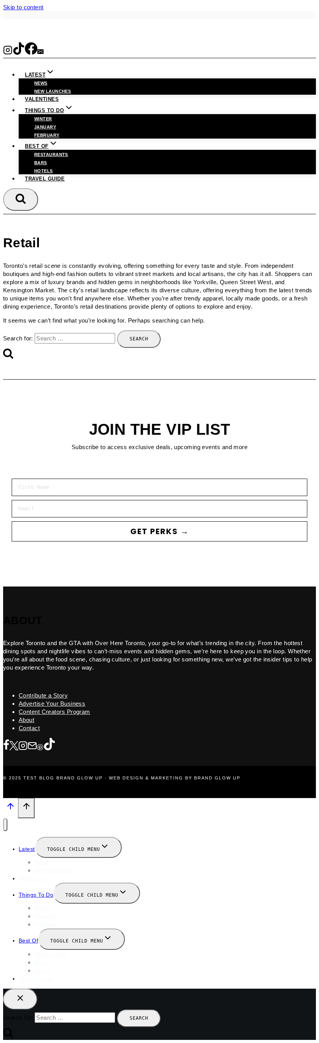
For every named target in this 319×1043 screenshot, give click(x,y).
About (26, 720)
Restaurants (51, 154)
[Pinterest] (40, 746)
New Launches (53, 870)
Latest (27, 849)
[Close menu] (5, 824)
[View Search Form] (20, 199)
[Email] (40, 52)
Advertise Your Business (52, 703)
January (45, 127)
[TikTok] (18, 52)
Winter (43, 118)
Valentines (42, 99)
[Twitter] (13, 746)
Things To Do (36, 895)
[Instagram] (7, 52)
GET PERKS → (159, 531)
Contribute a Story (43, 695)
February (47, 135)
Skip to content (23, 7)
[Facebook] (31, 52)
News (40, 83)
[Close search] (20, 999)
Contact (29, 728)
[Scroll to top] (10, 808)
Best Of (28, 940)
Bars (40, 162)
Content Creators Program (54, 711)
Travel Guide (45, 179)
